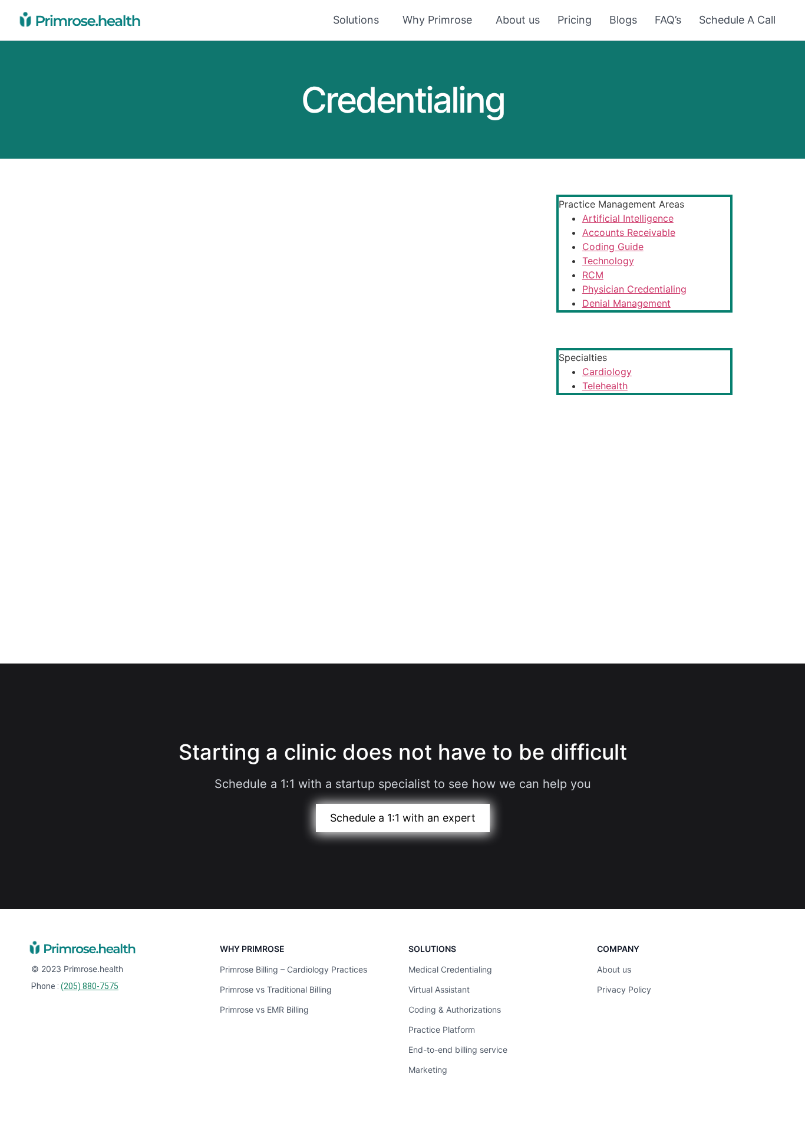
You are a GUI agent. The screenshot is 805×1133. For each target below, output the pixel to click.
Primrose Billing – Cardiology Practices (293, 969)
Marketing (427, 1070)
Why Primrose (437, 20)
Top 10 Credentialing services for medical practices (237, 525)
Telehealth (605, 386)
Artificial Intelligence (628, 218)
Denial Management (626, 303)
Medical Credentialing (450, 969)
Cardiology (607, 371)
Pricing (574, 20)
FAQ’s (668, 20)
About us (518, 20)
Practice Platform (441, 1029)
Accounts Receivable (628, 232)
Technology (608, 261)
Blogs (623, 20)
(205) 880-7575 (89, 986)
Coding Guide (613, 246)
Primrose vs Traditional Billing (276, 989)
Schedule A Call (737, 20)
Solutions (356, 20)
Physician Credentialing (634, 289)
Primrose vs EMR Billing (264, 1009)
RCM (592, 275)
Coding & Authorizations (454, 1009)
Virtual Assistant (439, 989)
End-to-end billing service (457, 1050)
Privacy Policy (624, 989)
